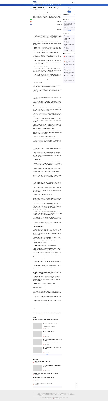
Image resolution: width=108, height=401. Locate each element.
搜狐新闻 (48, 394)
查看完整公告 (69, 30)
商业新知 (73, 394)
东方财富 (56, 394)
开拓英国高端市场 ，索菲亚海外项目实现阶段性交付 (42, 361)
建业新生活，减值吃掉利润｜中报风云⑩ (50, 323)
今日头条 (40, 394)
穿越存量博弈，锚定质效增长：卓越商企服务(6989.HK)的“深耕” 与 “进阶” (45, 319)
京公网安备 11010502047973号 (57, 398)
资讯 (39, 1)
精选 (51, 1)
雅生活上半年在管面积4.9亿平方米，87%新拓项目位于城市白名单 (52, 340)
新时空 (42, 395)
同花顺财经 (65, 394)
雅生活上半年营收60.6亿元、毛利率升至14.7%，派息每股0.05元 (52, 348)
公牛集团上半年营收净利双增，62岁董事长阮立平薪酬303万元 (52, 366)
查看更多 (47, 354)
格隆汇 (40, 395)
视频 (55, 1)
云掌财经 (71, 394)
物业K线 (67, 41)
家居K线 (67, 47)
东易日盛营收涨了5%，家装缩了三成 (69, 50)
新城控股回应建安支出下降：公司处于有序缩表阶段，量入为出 (43, 377)
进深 (67, 35)
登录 (72, 2)
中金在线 (68, 394)
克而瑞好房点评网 (52, 394)
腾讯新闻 (43, 394)
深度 (43, 1)
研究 (47, 1)
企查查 (58, 394)
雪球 (60, 394)
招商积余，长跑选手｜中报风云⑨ (49, 331)
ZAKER (62, 394)
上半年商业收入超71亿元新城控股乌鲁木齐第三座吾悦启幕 (43, 383)
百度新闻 (46, 394)
